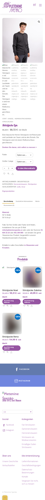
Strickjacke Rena (10, 336)
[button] (39, 22)
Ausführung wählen (9, 301)
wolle (19, 187)
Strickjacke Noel (10, 290)
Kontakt (25, 476)
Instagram (10, 430)
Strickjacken (7, 122)
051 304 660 (18, 233)
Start (4, 119)
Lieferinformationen (30, 461)
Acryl (23, 187)
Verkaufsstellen (8, 465)
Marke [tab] (37, 201)
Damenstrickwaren (29, 429)
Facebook (10, 425)
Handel (11, 119)
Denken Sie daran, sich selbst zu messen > (19, 147)
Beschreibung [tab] (8, 201)
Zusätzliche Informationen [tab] (24, 201)
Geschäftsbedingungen (31, 465)
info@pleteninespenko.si (12, 230)
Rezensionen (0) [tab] (9, 205)
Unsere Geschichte (10, 461)
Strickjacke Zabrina (32, 290)
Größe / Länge (7, 161)
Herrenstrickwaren (23, 119)
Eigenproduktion (8, 191)
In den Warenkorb (26, 168)
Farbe (4, 155)
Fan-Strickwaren (28, 425)
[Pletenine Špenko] (12, 7)
